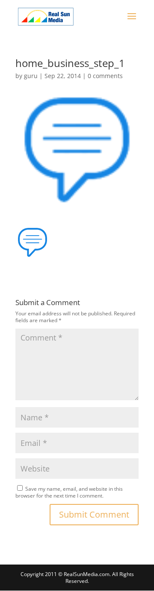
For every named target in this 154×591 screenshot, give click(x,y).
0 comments (105, 76)
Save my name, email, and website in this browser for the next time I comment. (69, 492)
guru (31, 76)
